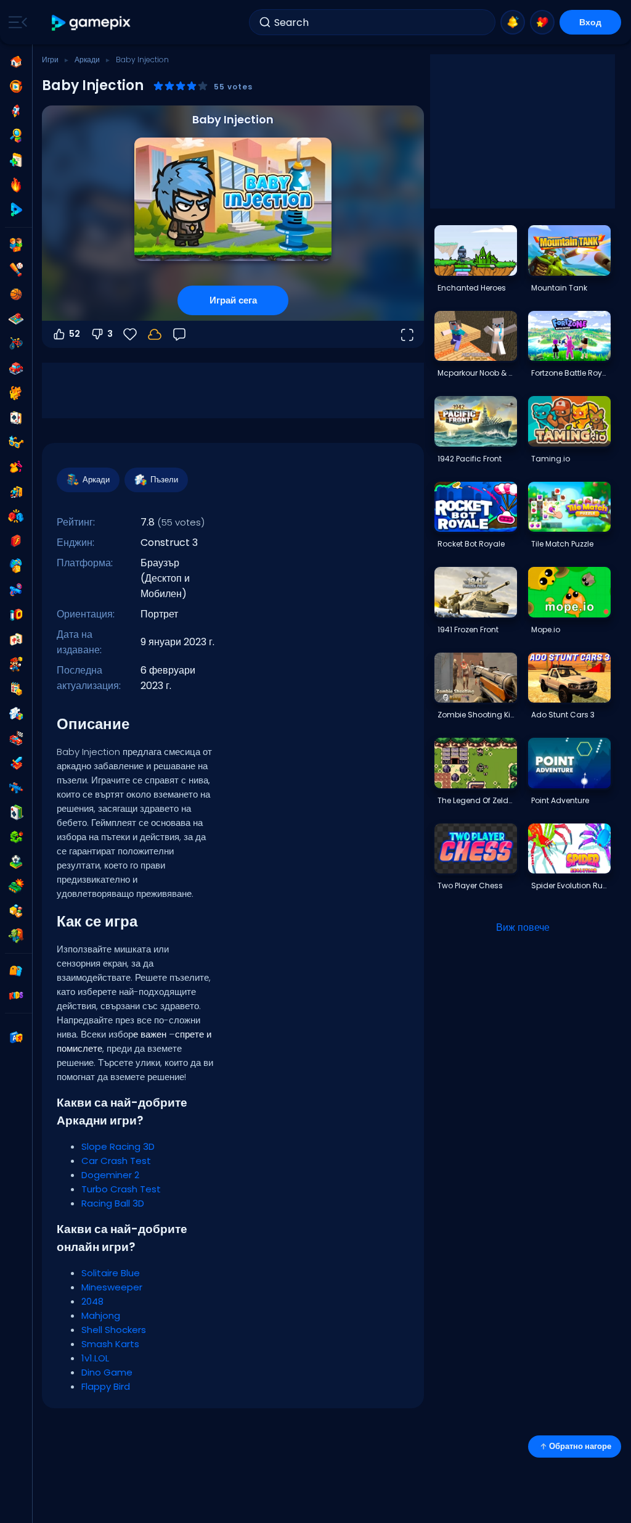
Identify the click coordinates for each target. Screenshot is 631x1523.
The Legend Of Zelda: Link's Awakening (477, 800)
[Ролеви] (16, 763)
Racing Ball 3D (112, 1203)
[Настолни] (16, 319)
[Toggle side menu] (15, 22)
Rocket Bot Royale (471, 544)
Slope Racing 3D (118, 1146)
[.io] (16, 615)
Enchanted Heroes (472, 288)
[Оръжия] (16, 590)
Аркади (87, 59)
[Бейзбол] (16, 269)
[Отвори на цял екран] (406, 334)
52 (74, 334)
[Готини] (16, 442)
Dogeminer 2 (110, 1174)
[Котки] (16, 393)
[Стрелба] (16, 787)
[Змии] (16, 837)
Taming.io (550, 458)
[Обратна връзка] (179, 334)
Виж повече (523, 927)
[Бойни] (16, 516)
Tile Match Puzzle (562, 544)
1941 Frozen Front (468, 629)
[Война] (16, 886)
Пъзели (164, 479)
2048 (92, 1301)
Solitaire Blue (110, 1272)
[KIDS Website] (16, 995)
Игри (50, 59)
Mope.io (545, 629)
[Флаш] (16, 541)
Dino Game (106, 1372)
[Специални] (16, 209)
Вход (590, 22)
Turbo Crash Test (121, 1188)
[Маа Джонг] (16, 639)
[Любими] (542, 22)
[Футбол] (16, 861)
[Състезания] (16, 738)
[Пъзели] (16, 713)
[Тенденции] (16, 185)
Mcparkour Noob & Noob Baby (477, 373)
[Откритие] (16, 135)
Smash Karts (110, 1343)
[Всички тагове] (16, 971)
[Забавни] (16, 565)
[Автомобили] (16, 368)
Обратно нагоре (580, 1446)
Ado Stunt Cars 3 (563, 714)
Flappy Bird (105, 1386)
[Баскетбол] (16, 294)
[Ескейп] (16, 491)
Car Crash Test (116, 1160)
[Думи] (16, 911)
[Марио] (16, 664)
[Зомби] (16, 935)
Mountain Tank (559, 288)
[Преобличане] (16, 467)
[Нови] (16, 160)
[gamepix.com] (91, 22)
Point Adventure (560, 800)
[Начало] (16, 61)
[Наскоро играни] (16, 86)
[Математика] (16, 689)
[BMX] (16, 343)
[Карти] (16, 417)
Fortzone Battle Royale (570, 373)
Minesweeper (111, 1287)
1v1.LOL (95, 1358)
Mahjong (100, 1315)
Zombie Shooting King (477, 714)
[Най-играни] (16, 111)
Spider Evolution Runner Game (570, 885)
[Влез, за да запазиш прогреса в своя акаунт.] (154, 334)
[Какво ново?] (512, 22)
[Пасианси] (16, 812)
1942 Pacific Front (470, 458)
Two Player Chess (470, 885)
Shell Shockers (113, 1329)
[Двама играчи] (16, 245)
